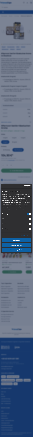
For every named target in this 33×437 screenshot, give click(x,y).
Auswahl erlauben (16, 245)
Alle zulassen (16, 240)
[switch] (29, 219)
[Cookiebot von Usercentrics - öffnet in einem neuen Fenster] (24, 186)
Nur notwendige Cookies (16, 250)
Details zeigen (24, 235)
